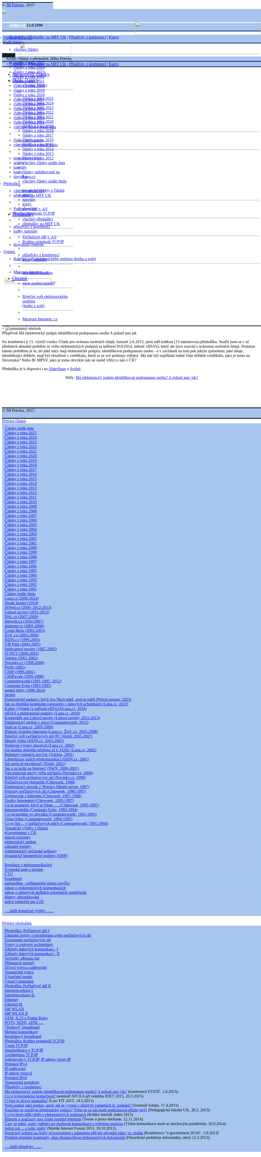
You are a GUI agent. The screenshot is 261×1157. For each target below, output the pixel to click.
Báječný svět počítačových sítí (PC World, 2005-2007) (49, 736)
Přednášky (12, 184)
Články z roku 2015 (21, 479)
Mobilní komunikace (21, 1032)
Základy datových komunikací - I (31, 949)
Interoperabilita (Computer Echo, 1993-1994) (41, 810)
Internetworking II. (20, 995)
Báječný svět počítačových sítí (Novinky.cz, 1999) (45, 777)
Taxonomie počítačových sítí (28, 940)
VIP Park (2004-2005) (23, 644)
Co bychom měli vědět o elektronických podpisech (45, 1114)
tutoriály (20, 167)
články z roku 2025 (38, 98)
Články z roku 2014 (21, 483)
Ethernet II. (14, 1004)
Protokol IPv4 (16, 1064)
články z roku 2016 (38, 140)
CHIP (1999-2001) (20, 672)
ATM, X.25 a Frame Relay (26, 1018)
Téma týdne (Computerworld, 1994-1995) (38, 819)
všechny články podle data (43, 163)
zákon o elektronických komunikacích (35, 888)
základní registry (18, 846)
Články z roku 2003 (21, 534)
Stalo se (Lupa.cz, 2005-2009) (29, 727)
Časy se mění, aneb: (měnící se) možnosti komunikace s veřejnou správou (64, 1124)
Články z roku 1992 (21, 584)
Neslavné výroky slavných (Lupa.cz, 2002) (39, 745)
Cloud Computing (19, 981)
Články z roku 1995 (21, 571)
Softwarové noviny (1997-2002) (31, 649)
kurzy (27, 204)
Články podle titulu (20, 594)
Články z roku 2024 (21, 437)
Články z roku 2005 (21, 525)
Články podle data (19, 428)
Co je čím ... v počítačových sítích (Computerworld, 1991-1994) (56, 823)
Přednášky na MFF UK (47, 37)
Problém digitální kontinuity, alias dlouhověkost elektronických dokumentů (65, 1137)
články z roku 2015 (38, 144)
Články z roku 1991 (21, 589)
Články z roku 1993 (21, 580)
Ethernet (11, 999)
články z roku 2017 (38, 135)
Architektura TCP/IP (21, 1055)
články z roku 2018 (29, 95)
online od (18, 25)
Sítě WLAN (14, 1009)
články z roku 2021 (38, 117)
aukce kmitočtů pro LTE (24, 901)
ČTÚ (9, 874)
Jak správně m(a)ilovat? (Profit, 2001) (35, 764)
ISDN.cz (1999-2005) (22, 639)
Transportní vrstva (19, 972)
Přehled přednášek (17, 923)
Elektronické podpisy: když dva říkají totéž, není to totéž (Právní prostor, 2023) (68, 699)
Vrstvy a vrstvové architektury (29, 944)
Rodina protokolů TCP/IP (34, 213)
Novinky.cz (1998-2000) (24, 662)
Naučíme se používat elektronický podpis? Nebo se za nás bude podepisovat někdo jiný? (76, 1110)
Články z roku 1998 (21, 557)
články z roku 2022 (38, 112)
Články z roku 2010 (21, 502)
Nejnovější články (31, 74)
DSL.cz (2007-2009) (21, 616)
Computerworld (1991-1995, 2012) (33, 681)
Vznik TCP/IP (16, 1045)
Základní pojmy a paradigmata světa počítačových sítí (48, 935)
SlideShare (57, 369)
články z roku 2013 (38, 153)
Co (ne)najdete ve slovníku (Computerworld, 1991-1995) (51, 814)
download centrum (29, 244)
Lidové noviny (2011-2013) (27, 612)
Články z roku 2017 (21, 469)
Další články (13, 42)
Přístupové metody (20, 963)
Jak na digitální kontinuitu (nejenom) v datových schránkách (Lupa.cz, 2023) (66, 704)
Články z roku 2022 (21, 446)
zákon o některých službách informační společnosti (45, 892)
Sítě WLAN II (16, 1013)
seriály (27, 195)
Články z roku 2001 (21, 543)
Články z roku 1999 (21, 552)
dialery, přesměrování (22, 897)
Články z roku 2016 (21, 474)
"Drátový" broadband (22, 1027)
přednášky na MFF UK (41, 224)
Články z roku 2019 (21, 460)
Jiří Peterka (15, 5)
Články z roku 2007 (21, 515)
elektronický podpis (20, 842)
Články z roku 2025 (21, 433)
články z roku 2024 (29, 67)
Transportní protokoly (22, 1082)
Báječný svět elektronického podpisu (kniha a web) (55, 259)
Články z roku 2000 (21, 548)
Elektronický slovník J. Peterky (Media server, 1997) (47, 787)
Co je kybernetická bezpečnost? (30, 1096)
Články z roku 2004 (21, 529)
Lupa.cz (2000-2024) (22, 598)
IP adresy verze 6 (18, 1073)
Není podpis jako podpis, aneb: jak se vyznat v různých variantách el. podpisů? (68, 1105)
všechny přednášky (37, 219)
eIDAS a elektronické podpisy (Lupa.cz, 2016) (42, 713)
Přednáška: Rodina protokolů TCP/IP (35, 1041)
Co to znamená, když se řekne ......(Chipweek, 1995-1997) (52, 805)
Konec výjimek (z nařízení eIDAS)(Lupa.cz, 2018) (46, 708)
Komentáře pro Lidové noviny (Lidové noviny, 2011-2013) (52, 718)
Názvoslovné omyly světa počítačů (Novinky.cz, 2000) (49, 773)
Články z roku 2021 (21, 451)
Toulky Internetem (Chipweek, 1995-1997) (39, 800)
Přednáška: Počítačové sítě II (28, 986)
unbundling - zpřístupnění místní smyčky (37, 883)
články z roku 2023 (38, 107)
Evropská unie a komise (24, 869)
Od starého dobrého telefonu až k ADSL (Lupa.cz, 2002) (50, 750)
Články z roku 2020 (21, 456)
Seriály (10, 695)
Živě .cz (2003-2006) (22, 635)
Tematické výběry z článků (26, 828)
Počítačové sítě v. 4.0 (39, 237)
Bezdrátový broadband (23, 1036)
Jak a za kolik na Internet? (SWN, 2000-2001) (42, 768)
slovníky (20, 176)
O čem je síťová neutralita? (26, 1101)
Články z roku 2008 (21, 511)
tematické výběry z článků (43, 190)
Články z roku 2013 (21, 488)
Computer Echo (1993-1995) (28, 685)
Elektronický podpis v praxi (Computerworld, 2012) (46, 722)
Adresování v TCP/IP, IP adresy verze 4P (38, 1059)
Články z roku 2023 (21, 442)
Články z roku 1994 (21, 575)
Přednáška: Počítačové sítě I (27, 931)
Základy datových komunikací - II (32, 953)
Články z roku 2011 (20, 497)
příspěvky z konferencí (32, 226)
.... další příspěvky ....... (23, 1146)
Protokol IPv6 (16, 1078)
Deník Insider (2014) (21, 603)
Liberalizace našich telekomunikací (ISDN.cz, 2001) (47, 759)
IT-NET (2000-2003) (22, 653)
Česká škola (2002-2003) (25, 630)
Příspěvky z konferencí (87, 37)
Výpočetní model (18, 976)
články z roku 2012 (38, 158)
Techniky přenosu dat (22, 958)
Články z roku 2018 (21, 465)
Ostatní (9, 251)
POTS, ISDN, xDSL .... (24, 1022)
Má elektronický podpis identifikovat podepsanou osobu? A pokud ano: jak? (137, 377)
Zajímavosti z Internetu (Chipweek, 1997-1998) (43, 796)
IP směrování (15, 1068)
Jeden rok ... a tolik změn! (25, 1128)
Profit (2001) (15, 667)
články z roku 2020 (38, 121)
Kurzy (114, 37)
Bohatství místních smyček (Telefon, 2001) (39, 754)
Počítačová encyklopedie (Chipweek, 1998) (40, 782)
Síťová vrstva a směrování (26, 967)
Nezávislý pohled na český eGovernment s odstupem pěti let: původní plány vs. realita (74, 1133)
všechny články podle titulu (44, 181)
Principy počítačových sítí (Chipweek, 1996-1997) (45, 791)
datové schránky (18, 837)
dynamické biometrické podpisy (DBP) (36, 855)
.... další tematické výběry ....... (29, 911)
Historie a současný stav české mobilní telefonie (43, 1119)
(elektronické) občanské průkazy (31, 851)
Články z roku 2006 (21, 520)
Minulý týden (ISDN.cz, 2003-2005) (34, 741)
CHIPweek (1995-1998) (24, 676)
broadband (13, 878)
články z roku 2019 (29, 90)
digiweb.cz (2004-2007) (24, 621)
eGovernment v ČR (20, 832)
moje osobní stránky (38, 283)
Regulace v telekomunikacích (28, 865)
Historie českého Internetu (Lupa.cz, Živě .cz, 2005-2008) (51, 731)
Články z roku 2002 (21, 538)
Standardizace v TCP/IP (24, 1050)
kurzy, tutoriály (26, 231)
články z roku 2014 (38, 149)
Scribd (75, 369)
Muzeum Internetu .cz (40, 319)
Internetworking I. (19, 990)
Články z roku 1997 (21, 561)
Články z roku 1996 (21, 566)
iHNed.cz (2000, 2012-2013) (28, 607)
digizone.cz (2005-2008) (24, 626)
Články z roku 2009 (21, 506)
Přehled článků (14, 421)
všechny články (34, 85)
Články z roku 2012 (21, 492)
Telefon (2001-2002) (21, 658)
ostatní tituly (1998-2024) (25, 690)
